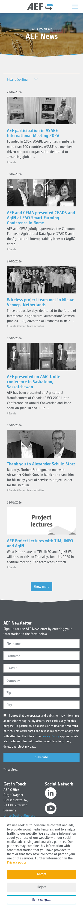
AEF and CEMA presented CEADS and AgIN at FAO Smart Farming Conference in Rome (41, 217)
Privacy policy (17, 862)
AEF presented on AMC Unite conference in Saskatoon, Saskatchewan (33, 381)
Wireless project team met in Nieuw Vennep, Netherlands (40, 302)
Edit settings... (41, 899)
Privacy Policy (51, 736)
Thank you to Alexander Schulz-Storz (41, 463)
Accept (41, 874)
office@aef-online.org (19, 815)
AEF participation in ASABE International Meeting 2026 (33, 133)
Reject (41, 887)
